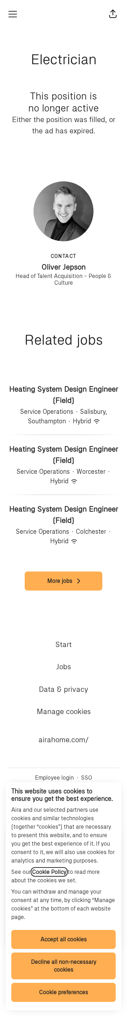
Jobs (63, 666)
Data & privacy (63, 689)
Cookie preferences (63, 992)
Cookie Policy (49, 872)
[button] (113, 14)
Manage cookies (64, 711)
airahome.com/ (63, 739)
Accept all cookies (64, 939)
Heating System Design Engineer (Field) (63, 395)
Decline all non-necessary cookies (63, 965)
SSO (86, 777)
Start (63, 644)
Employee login (54, 777)
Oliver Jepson (64, 266)
